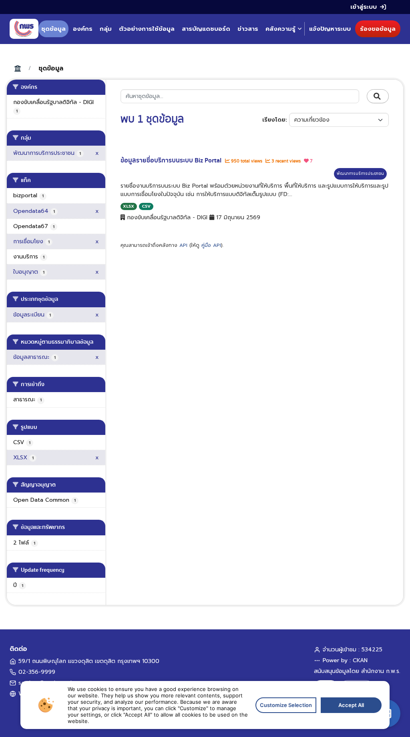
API (183, 245)
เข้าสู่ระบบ (363, 6)
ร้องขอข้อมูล (378, 28)
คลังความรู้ (280, 28)
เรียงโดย (273, 120)
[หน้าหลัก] (24, 29)
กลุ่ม (106, 28)
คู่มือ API (211, 245)
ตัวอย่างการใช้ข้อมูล (147, 28)
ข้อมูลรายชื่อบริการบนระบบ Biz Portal (172, 160)
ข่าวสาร (247, 28)
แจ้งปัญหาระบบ (330, 28)
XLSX (128, 206)
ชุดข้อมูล (53, 28)
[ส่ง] (378, 96)
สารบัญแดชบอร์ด (206, 28)
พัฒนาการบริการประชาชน (360, 173)
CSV (146, 206)
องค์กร (82, 28)
